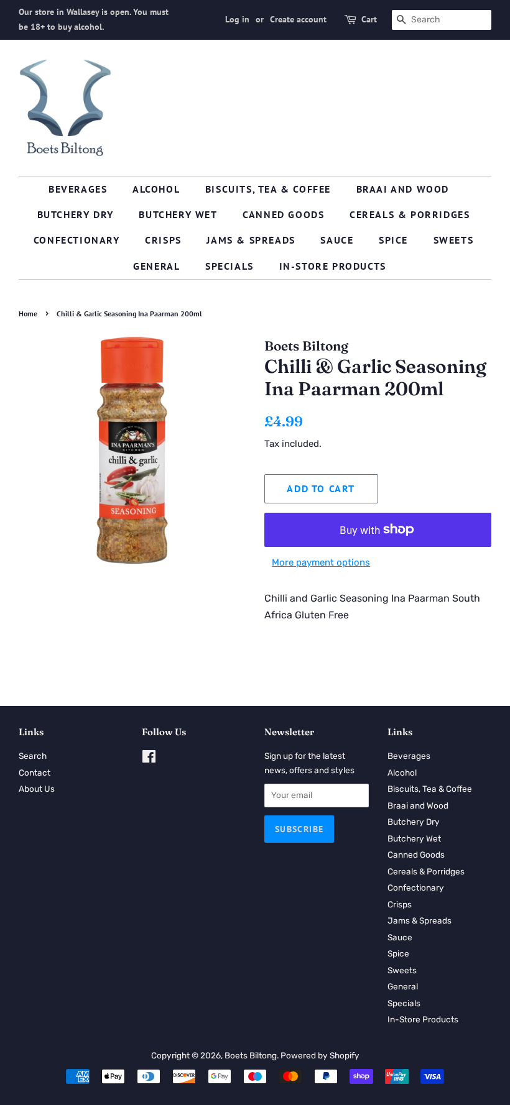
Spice (393, 240)
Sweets (454, 240)
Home (28, 313)
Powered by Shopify (319, 1055)
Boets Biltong (251, 1055)
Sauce (336, 240)
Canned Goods (283, 214)
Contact (34, 772)
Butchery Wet (178, 214)
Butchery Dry (75, 214)
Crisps (163, 240)
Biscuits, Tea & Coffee (268, 189)
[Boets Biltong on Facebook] (149, 759)
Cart (369, 19)
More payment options (321, 562)
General (156, 266)
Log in (237, 19)
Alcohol (156, 189)
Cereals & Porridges (410, 214)
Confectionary (77, 240)
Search (33, 756)
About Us (37, 789)
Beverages (78, 189)
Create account (298, 19)
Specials (229, 266)
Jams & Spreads (250, 240)
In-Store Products (332, 266)
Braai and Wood (402, 189)
